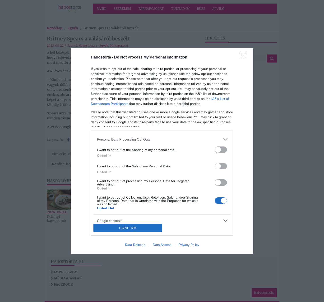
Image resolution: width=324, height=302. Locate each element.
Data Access (162, 245)
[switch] (221, 149)
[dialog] (162, 151)
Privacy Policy (189, 245)
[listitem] (162, 139)
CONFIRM (128, 228)
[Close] (244, 57)
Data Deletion (135, 245)
